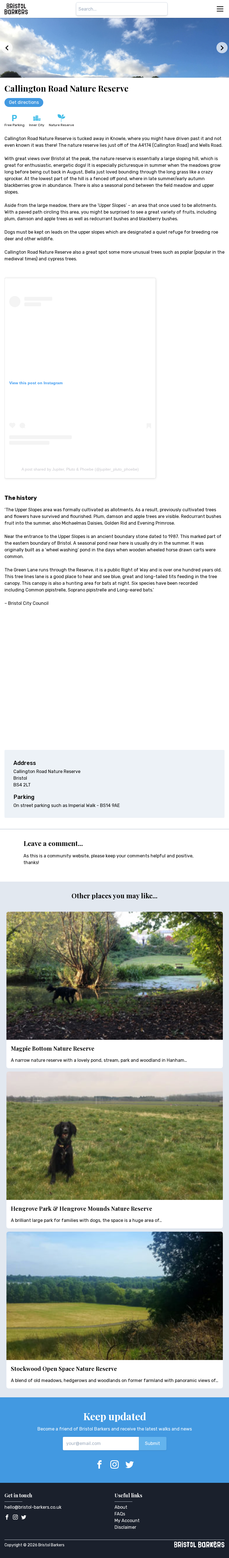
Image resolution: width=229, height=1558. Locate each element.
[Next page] (222, 47)
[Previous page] (7, 47)
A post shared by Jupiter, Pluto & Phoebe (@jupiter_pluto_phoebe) (80, 469)
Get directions (24, 102)
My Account (127, 1520)
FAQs (120, 1514)
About (121, 1507)
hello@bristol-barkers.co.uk (32, 1507)
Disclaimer (125, 1527)
